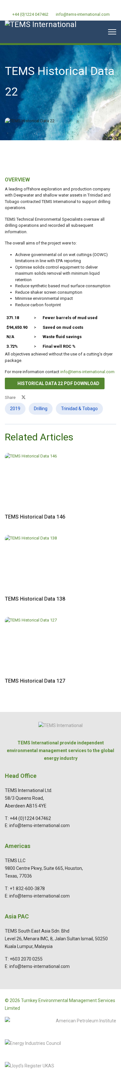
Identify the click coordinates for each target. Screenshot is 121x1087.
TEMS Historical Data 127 (35, 681)
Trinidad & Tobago (79, 408)
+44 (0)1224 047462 (30, 14)
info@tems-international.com (83, 14)
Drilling (40, 408)
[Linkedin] (60, 6)
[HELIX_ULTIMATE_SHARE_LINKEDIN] (38, 397)
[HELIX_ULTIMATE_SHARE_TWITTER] (23, 397)
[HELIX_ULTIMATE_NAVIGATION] (112, 31)
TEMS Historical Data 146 (35, 517)
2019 (15, 408)
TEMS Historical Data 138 (35, 599)
